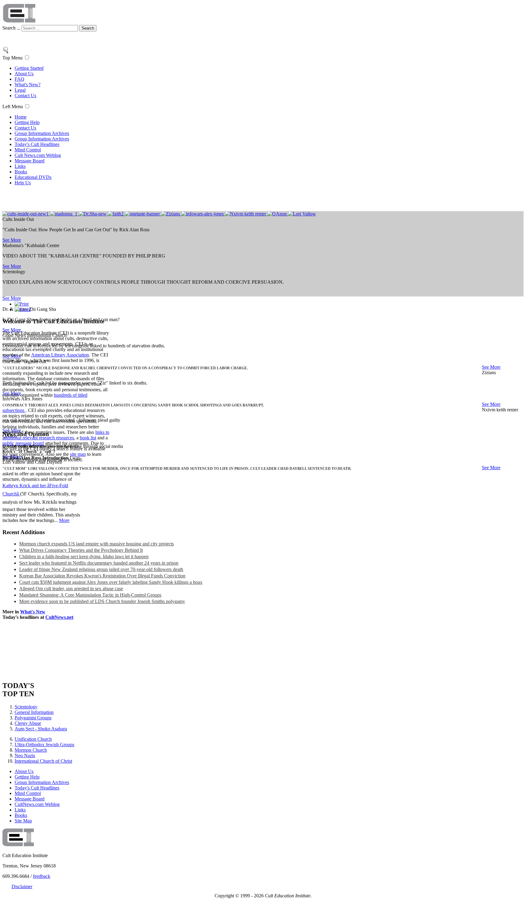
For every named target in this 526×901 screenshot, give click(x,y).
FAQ (19, 79)
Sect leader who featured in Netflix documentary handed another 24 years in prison (98, 563)
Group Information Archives (42, 133)
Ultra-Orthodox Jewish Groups (44, 744)
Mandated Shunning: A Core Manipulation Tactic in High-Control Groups (90, 595)
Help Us (23, 182)
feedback (41, 876)
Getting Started (29, 68)
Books (21, 171)
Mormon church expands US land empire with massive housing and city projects (96, 543)
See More (11, 240)
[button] (27, 57)
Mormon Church (31, 750)
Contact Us (25, 95)
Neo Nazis (25, 755)
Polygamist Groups (33, 717)
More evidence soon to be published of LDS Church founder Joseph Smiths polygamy (102, 601)
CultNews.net (59, 617)
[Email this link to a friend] (23, 309)
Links (20, 166)
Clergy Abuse (28, 723)
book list (88, 437)
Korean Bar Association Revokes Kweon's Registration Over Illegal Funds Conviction (102, 575)
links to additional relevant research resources (55, 435)
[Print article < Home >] (22, 304)
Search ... (11, 27)
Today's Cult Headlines (37, 144)
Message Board (29, 160)
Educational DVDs (33, 177)
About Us (24, 73)
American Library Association (60, 354)
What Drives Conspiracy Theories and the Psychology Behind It (81, 550)
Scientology (26, 706)
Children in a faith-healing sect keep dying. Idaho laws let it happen (84, 556)
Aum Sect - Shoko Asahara (41, 728)
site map (78, 454)
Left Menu (12, 106)
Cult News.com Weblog (38, 155)
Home (20, 116)
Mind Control (28, 149)
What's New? (27, 84)
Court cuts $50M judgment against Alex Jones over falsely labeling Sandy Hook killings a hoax (110, 582)
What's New (32, 611)
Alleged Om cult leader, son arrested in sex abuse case (71, 588)
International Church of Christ (43, 761)
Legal (20, 90)
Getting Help (27, 122)
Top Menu (12, 57)
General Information (34, 712)
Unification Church (33, 739)
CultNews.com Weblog (37, 804)
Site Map (23, 820)
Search (88, 28)
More (64, 520)
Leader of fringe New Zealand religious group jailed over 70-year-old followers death (101, 569)
